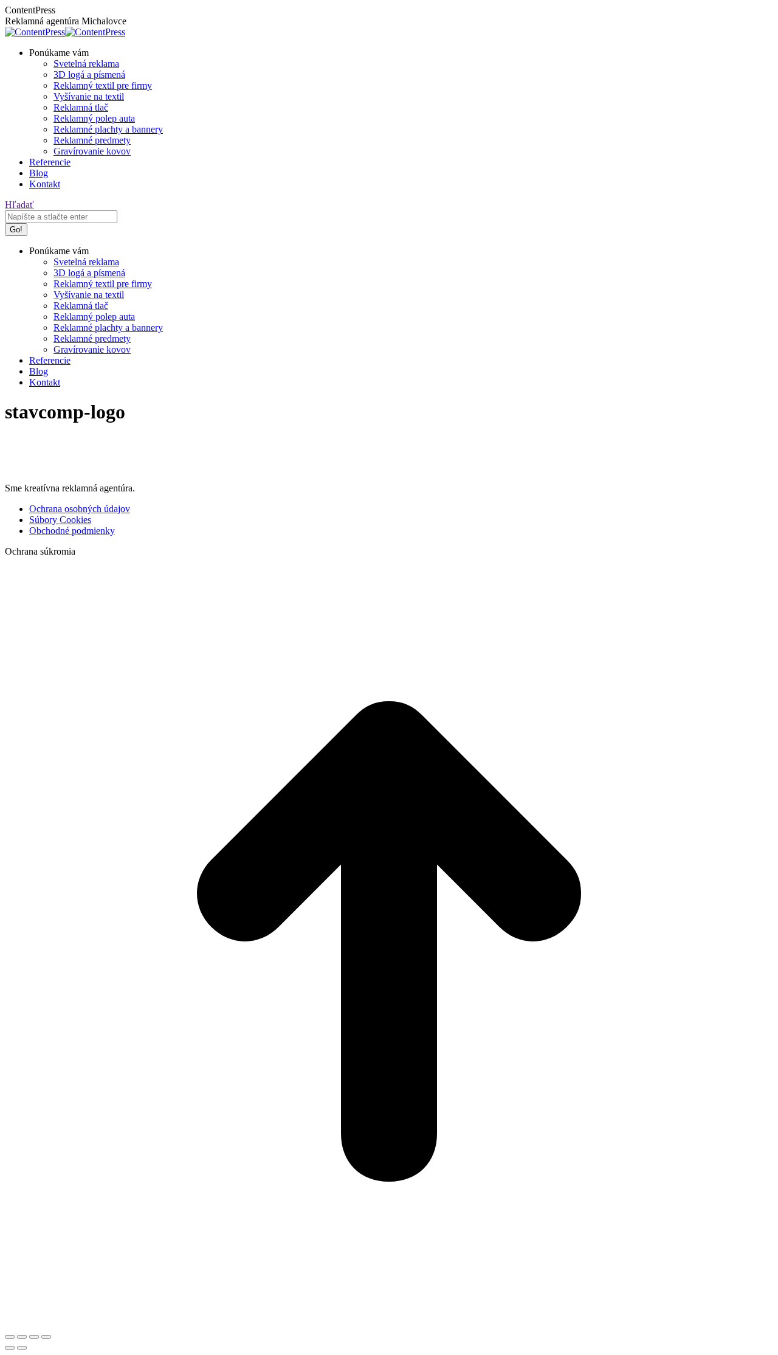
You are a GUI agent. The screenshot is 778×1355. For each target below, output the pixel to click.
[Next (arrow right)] (22, 1348)
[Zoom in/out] (46, 1337)
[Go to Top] (389, 1322)
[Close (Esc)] (10, 1337)
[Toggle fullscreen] (34, 1337)
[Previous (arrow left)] (10, 1348)
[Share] (22, 1337)
